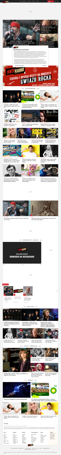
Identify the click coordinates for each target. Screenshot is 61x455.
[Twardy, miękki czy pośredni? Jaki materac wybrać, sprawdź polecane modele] (49, 96)
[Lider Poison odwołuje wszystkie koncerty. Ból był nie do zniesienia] (21, 34)
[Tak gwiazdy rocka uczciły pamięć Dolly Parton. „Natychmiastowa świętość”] (49, 151)
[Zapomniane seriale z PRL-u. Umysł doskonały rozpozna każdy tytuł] (37, 352)
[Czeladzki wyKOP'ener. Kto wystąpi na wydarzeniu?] (12, 116)
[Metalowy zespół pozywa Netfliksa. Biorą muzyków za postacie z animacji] (49, 41)
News (23, 103)
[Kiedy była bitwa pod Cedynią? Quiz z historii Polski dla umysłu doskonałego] (44, 208)
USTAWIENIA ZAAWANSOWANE (19, 65)
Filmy (5, 432)
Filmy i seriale (30, 346)
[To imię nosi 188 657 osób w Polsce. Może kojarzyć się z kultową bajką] (30, 170)
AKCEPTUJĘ (44, 65)
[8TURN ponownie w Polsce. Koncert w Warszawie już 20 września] (12, 315)
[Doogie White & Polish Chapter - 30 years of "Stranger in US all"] (49, 116)
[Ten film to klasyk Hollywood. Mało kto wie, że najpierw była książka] (51, 367)
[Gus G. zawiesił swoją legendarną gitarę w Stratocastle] (30, 116)
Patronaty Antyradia (35, 139)
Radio (42, 432)
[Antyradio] (6, 1)
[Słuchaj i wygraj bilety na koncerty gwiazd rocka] (30, 76)
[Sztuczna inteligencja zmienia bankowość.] (16, 390)
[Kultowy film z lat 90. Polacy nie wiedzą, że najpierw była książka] (16, 360)
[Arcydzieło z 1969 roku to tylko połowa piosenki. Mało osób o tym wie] (12, 96)
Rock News (6, 103)
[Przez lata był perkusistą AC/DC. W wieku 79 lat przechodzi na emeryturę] (37, 333)
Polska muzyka (34, 432)
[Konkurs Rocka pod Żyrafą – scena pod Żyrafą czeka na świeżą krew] (37, 133)
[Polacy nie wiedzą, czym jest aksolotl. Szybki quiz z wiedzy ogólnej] (30, 151)
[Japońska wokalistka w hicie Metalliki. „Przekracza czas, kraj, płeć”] (51, 333)
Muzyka (30, 306)
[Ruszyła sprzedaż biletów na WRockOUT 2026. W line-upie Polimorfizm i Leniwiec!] (51, 133)
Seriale (14, 432)
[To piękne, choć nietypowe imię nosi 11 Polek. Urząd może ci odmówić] (10, 133)
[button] (20, 264)
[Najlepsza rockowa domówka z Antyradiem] (22, 253)
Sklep (51, 432)
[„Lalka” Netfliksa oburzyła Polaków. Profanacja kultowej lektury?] (51, 352)
